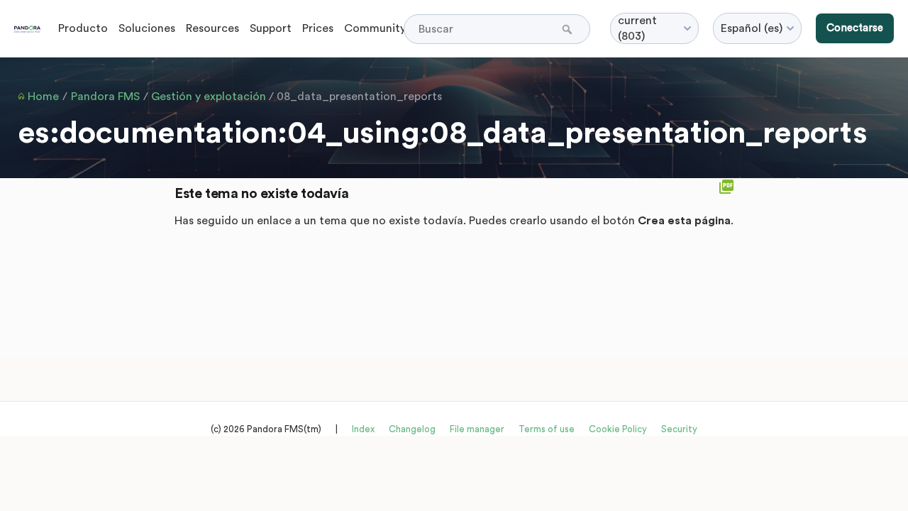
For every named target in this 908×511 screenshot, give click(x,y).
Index (363, 429)
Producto (83, 28)
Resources (212, 28)
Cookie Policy (618, 429)
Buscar (568, 29)
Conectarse (854, 28)
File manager (477, 429)
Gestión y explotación (208, 96)
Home (43, 96)
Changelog (412, 429)
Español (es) (751, 28)
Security (679, 429)
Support (271, 28)
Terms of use (547, 429)
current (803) (637, 28)
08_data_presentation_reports (359, 96)
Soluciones (146, 28)
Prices (317, 28)
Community (375, 28)
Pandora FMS (105, 96)
